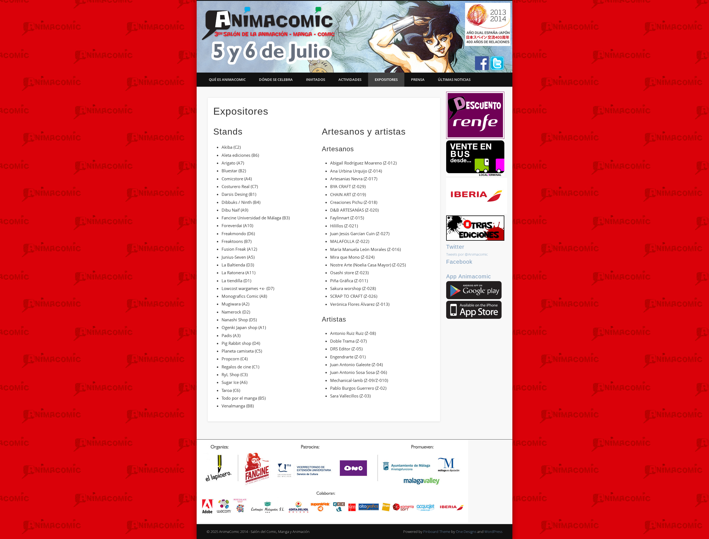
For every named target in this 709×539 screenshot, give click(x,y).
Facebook (459, 262)
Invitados (315, 79)
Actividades (349, 79)
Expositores (386, 79)
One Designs (466, 531)
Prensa (418, 79)
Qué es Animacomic (227, 79)
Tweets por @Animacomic (467, 254)
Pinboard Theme (436, 531)
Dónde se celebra (276, 79)
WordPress (493, 531)
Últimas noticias (454, 79)
